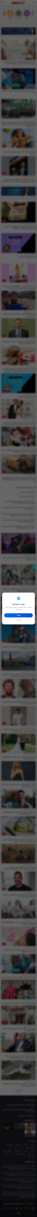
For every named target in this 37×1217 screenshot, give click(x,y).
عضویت (18, 615)
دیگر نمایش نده (18, 620)
